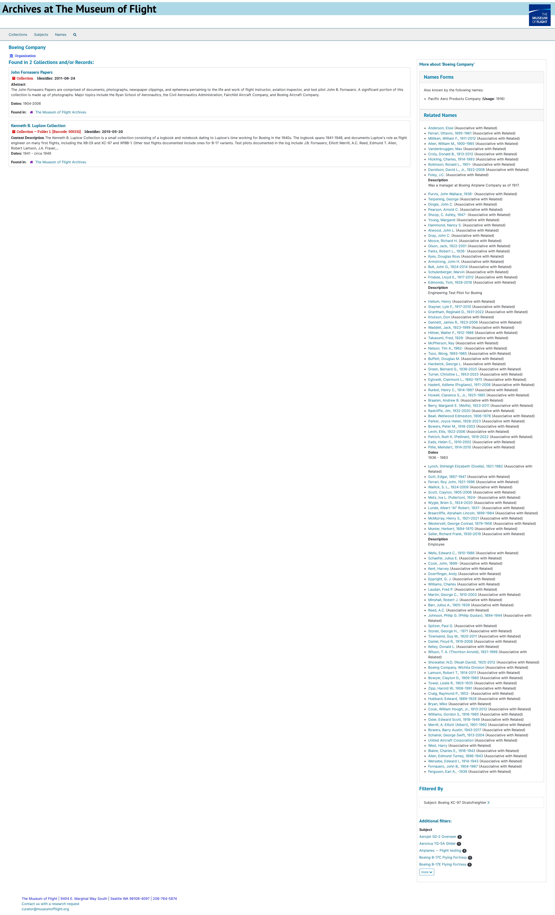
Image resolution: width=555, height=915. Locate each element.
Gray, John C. (439, 235)
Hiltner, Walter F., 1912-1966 (451, 332)
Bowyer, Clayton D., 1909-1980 (453, 678)
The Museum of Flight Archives (60, 112)
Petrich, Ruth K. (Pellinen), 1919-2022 (458, 437)
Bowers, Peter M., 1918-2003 (451, 426)
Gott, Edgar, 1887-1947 (447, 476)
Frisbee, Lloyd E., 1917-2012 (451, 277)
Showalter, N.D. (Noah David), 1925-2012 (461, 662)
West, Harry (437, 745)
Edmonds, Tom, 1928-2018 (450, 282)
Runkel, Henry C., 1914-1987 (451, 390)
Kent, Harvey (438, 568)
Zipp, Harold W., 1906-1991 (450, 688)
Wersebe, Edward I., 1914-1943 (453, 761)
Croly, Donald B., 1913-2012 (450, 154)
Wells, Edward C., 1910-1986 (451, 553)
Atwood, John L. (441, 230)
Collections (18, 34)
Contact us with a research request (50, 904)
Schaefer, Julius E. (443, 558)
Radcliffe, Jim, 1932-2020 (449, 410)
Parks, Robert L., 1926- (447, 251)
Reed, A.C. (436, 610)
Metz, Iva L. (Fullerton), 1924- (452, 497)
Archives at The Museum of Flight (79, 9)
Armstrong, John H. (444, 261)
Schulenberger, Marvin (446, 272)
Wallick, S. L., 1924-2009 (448, 487)
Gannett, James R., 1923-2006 (453, 322)
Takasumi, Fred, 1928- (446, 338)
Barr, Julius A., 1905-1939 (449, 605)
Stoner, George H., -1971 (448, 631)
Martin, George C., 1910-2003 (452, 594)
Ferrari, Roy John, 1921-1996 (451, 482)
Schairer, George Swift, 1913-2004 (456, 735)
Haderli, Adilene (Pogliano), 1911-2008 (459, 384)
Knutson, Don (439, 317)
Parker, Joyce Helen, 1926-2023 (454, 421)
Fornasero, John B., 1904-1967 (453, 766)
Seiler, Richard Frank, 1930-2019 (454, 534)
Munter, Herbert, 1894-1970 (450, 528)
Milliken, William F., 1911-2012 (452, 138)
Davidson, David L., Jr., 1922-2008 (456, 169)
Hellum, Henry (439, 301)
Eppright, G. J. (439, 579)
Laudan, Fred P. (440, 589)
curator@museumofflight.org (45, 909)
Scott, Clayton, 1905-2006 (450, 492)
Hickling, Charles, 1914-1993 (451, 159)
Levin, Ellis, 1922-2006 (446, 431)
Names (60, 34)
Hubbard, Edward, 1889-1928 (452, 698)
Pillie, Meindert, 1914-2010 (449, 447)
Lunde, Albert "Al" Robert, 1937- (454, 508)
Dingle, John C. (440, 204)
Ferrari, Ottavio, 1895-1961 (450, 133)
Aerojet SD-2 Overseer (439, 836)
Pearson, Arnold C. (443, 209)
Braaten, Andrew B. (443, 400)
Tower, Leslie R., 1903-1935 (450, 683)
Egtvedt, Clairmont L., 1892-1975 (455, 379)
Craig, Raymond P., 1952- (449, 693)
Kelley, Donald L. (441, 646)
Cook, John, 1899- (443, 563)
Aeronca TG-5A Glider (439, 843)
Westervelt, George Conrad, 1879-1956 (460, 523)
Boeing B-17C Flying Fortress (445, 857)
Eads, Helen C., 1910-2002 (449, 442)
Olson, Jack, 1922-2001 (447, 246)
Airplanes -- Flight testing (442, 850)
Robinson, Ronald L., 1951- (449, 164)
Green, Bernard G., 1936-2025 (452, 369)
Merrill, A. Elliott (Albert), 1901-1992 (457, 724)
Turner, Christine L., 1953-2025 (453, 374)
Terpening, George (443, 199)
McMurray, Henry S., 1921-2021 (453, 518)
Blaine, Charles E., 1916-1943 (451, 750)
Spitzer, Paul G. (440, 626)
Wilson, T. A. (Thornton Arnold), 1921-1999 (463, 652)
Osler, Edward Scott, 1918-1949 (454, 719)
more (425, 872)
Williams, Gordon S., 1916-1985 (453, 714)
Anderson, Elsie (440, 128)
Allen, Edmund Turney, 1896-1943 (455, 756)
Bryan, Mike (437, 704)
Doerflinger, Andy (442, 574)
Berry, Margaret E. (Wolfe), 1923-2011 (458, 405)
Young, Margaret (441, 220)
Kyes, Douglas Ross (444, 256)
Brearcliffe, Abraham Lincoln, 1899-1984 (461, 513)
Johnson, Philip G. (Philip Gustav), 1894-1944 (465, 615)
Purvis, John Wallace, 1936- (450, 194)
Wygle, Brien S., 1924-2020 (450, 502)
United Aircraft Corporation (450, 740)
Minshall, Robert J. (443, 600)
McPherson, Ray (441, 343)
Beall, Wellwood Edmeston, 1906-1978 (459, 416)
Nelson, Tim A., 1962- (445, 348)
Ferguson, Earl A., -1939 (447, 771)
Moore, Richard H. (443, 241)
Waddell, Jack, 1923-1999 (449, 327)
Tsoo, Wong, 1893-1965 (447, 353)
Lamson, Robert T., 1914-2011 (452, 672)
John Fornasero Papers (31, 72)
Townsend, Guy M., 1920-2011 (452, 636)
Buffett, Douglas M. (444, 358)
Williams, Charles (442, 584)
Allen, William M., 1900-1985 (451, 143)
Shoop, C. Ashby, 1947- (447, 214)
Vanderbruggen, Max (445, 149)
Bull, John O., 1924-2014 (448, 267)
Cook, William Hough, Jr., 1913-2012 (457, 709)
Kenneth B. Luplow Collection (38, 125)
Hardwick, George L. (445, 364)
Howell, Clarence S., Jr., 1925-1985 (456, 395)
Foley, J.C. (436, 175)
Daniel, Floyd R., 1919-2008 (450, 641)
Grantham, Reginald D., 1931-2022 (456, 312)
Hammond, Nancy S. (445, 225)
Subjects (41, 34)
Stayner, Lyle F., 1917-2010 (449, 306)
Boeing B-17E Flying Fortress (444, 864)
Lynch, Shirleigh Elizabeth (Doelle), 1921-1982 (465, 466)
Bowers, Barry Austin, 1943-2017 (454, 730)
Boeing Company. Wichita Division (456, 667)
